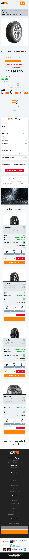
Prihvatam (11, 556)
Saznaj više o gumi (14, 262)
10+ (24, 242)
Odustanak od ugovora (14, 488)
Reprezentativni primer (5, 81)
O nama (14, 477)
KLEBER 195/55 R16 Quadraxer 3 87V (11, 14)
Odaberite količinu (7, 256)
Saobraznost (14, 486)
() (23, 3)
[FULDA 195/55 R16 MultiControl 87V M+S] (14, 388)
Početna (4, 11)
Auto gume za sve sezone (15, 11)
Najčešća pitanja (14, 511)
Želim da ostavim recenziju (14, 170)
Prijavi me (14, 532)
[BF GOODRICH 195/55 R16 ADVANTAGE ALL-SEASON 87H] (14, 219)
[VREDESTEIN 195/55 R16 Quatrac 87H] (14, 332)
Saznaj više (17, 556)
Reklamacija (14, 509)
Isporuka (14, 483)
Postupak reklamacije (14, 491)
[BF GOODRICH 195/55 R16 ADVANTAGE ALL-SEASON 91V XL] (14, 275)
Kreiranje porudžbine (14, 506)
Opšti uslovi (14, 480)
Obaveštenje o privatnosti (14, 514)
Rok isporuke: (8, 239)
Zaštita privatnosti (14, 503)
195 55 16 (4, 12)
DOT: (6, 235)
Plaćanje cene (14, 500)
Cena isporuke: (8, 237)
